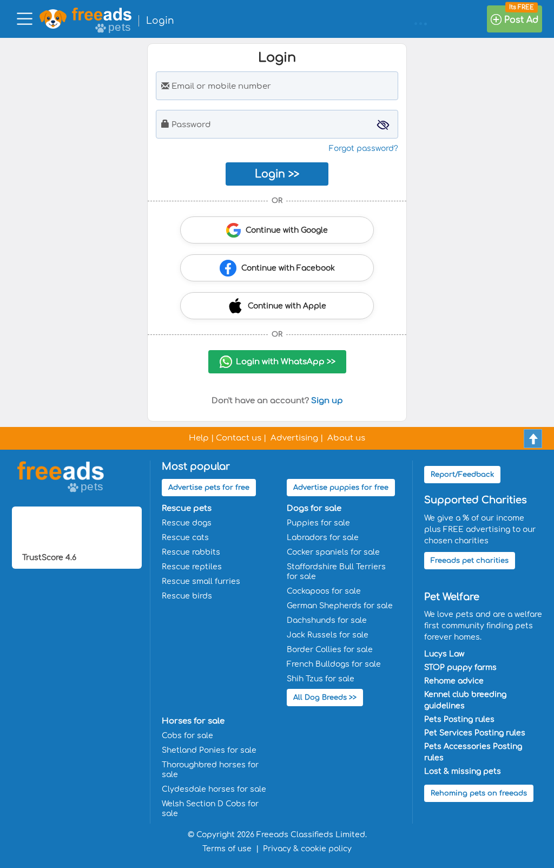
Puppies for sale (318, 523)
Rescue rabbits (191, 552)
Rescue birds (187, 596)
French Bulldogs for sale (334, 664)
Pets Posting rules (459, 719)
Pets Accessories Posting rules (473, 752)
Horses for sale (193, 721)
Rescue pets (187, 508)
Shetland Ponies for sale (209, 750)
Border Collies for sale (330, 650)
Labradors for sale (323, 538)
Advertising (294, 438)
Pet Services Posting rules (474, 733)
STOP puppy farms (460, 667)
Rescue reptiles (192, 567)
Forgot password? (363, 148)
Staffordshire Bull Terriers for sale (336, 572)
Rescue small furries (201, 581)
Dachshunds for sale (327, 620)
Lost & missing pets (462, 771)
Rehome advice (454, 681)
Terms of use (227, 849)
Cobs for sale (187, 736)
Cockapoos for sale (324, 591)
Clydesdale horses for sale (214, 789)
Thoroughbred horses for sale (210, 770)
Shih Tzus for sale (320, 679)
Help (199, 438)
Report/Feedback (462, 474)
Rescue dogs (187, 523)
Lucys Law (444, 654)
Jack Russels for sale (327, 635)
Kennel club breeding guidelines (465, 700)
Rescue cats (185, 538)
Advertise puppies (340, 487)
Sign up (327, 400)
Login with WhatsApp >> (286, 361)
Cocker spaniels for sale (333, 552)
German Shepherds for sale (340, 606)
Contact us (238, 438)
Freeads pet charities (470, 560)
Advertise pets (208, 487)
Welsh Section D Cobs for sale (210, 809)
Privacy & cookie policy (307, 849)
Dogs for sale (314, 508)
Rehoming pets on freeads (479, 793)
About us (346, 438)
